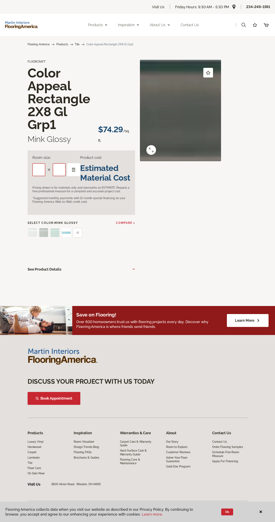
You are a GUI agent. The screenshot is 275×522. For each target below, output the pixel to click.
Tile (77, 44)
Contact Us (190, 25)
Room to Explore (176, 447)
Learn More (244, 320)
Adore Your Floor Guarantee (176, 459)
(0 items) (266, 25)
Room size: (41, 157)
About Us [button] (157, 25)
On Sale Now (36, 473)
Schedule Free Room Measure (225, 454)
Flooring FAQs (82, 452)
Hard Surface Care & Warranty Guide (133, 452)
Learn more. (152, 514)
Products (62, 44)
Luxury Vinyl (35, 441)
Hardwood (34, 447)
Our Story (172, 441)
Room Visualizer (84, 441)
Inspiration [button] (126, 25)
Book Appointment (56, 398)
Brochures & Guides (86, 457)
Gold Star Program (178, 466)
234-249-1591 (258, 7)
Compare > (125, 222)
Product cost (90, 157)
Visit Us (158, 7)
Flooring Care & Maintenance (130, 461)
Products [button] (95, 25)
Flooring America (39, 44)
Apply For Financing (225, 461)
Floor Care (34, 468)
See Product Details (44, 269)
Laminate (34, 457)
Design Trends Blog (86, 447)
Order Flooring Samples (227, 447)
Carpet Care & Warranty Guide (135, 443)
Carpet (32, 452)
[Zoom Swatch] (151, 150)
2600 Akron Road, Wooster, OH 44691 (76, 484)
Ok (227, 512)
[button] (244, 25)
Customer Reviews (178, 452)
